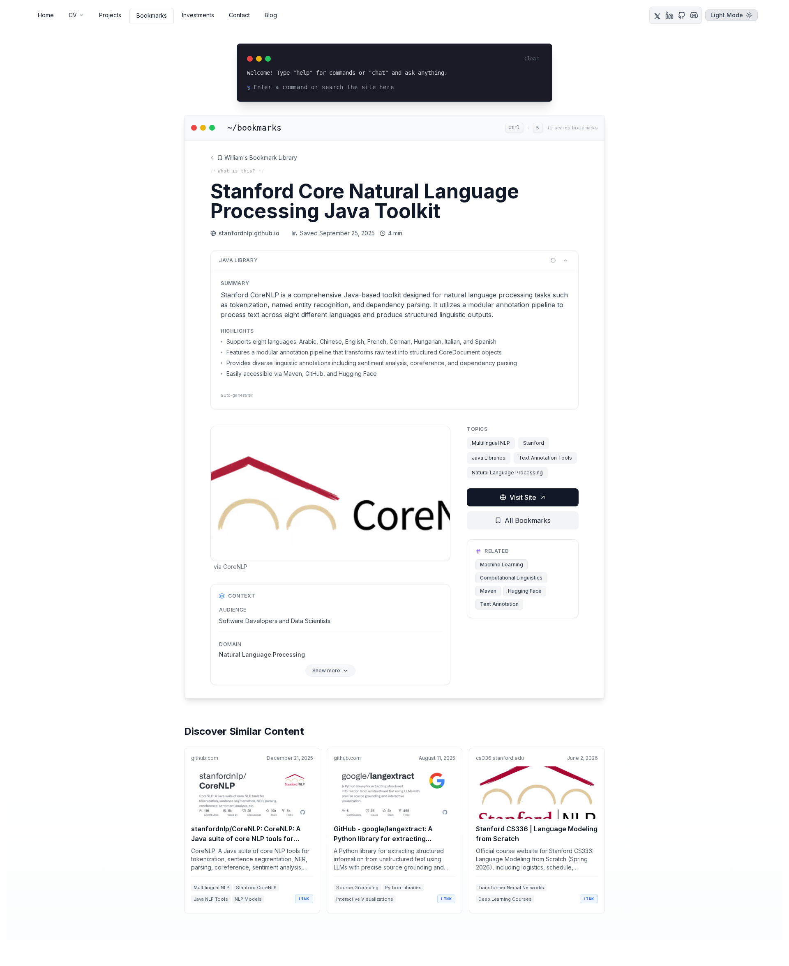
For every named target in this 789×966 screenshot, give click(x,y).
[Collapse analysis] (565, 260)
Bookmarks (151, 15)
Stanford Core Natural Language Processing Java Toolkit (364, 201)
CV (73, 15)
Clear (531, 59)
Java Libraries (488, 458)
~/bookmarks (254, 128)
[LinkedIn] (669, 15)
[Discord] (694, 15)
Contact (239, 15)
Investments (198, 15)
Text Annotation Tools (545, 458)
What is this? (236, 171)
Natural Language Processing (507, 472)
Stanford (533, 443)
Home (46, 15)
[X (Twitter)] (657, 15)
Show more (326, 670)
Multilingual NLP (491, 443)
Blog (271, 15)
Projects (110, 15)
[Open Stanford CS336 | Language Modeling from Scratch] (536, 830)
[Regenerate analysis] (553, 260)
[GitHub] (681, 15)
